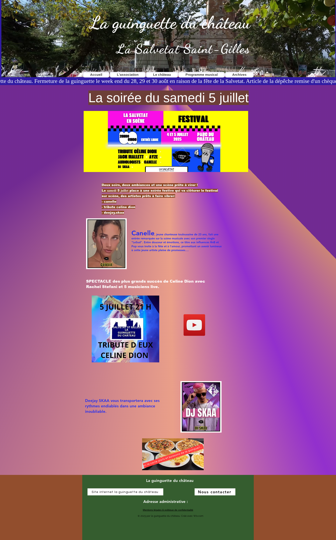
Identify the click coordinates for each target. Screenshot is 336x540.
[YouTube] (194, 325)
